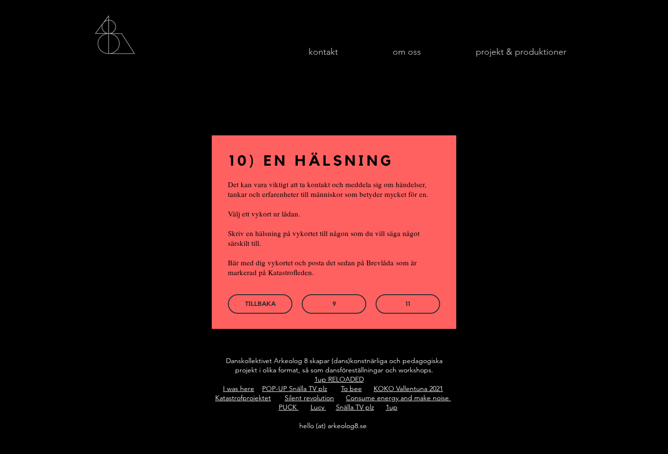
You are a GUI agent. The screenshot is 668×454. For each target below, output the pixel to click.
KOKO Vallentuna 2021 (408, 388)
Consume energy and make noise (398, 397)
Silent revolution (309, 397)
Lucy (318, 407)
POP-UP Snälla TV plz (294, 388)
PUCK (289, 407)
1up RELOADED (339, 379)
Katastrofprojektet (243, 397)
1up (392, 407)
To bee (351, 388)
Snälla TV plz (355, 407)
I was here (238, 388)
